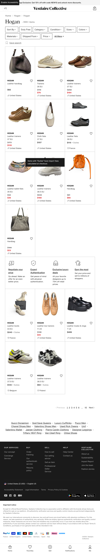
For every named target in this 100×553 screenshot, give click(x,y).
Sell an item (50, 462)
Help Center (68, 452)
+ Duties (75, 142)
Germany (36, 537)
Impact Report (87, 461)
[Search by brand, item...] (5, 8)
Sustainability (87, 457)
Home (8, 15)
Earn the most (81, 269)
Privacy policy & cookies (58, 489)
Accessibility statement (13, 489)
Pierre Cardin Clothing (57, 429)
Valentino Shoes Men (45, 426)
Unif (84, 426)
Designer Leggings (82, 429)
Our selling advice (49, 457)
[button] (94, 8)
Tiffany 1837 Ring (32, 433)
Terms (43, 489)
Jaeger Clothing (34, 429)
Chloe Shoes (70, 433)
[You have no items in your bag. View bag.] (94, 8)
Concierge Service (8, 457)
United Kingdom (15, 537)
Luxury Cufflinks (63, 423)
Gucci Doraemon (20, 423)
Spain (43, 537)
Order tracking (29, 453)
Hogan (17, 15)
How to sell (49, 452)
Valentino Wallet (13, 429)
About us (85, 454)
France (5, 537)
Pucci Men (80, 423)
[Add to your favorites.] (31, 80)
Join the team (87, 465)
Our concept (9, 452)
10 (86, 407)
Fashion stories (87, 469)
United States (27, 537)
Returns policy (29, 469)
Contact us (67, 455)
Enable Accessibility (9, 2)
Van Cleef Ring (52, 433)
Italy (48, 537)
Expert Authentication (37, 271)
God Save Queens (41, 423)
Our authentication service (32, 461)
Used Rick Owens (69, 426)
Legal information (32, 489)
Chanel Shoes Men (21, 426)
